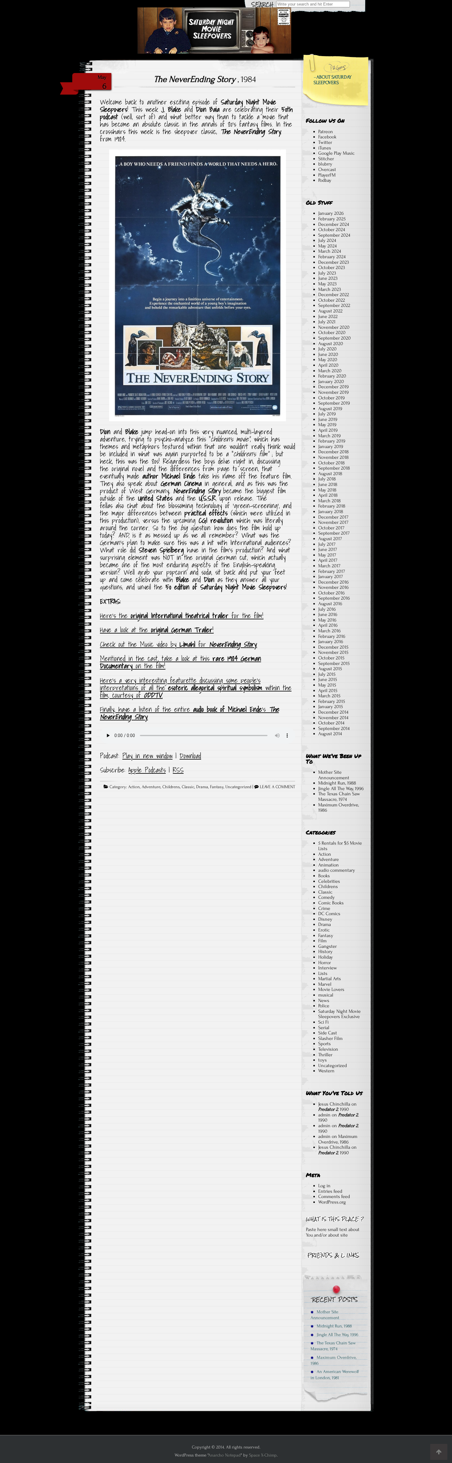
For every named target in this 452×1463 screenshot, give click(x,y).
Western (326, 1071)
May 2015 (327, 685)
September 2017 (334, 533)
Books (324, 875)
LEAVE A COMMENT (277, 786)
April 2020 (328, 365)
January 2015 (330, 706)
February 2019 (331, 441)
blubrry (325, 164)
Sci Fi (323, 1022)
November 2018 (333, 457)
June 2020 (328, 354)
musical (325, 995)
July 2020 (327, 349)
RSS (178, 770)
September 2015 (334, 663)
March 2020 (330, 370)
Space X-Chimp (263, 1455)
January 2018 (330, 511)
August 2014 (330, 733)
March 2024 (329, 251)
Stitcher (326, 158)
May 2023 (327, 284)
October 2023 (331, 267)
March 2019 (329, 435)
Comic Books (331, 903)
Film (322, 940)
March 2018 (329, 500)
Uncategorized (238, 786)
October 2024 (331, 229)
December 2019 (333, 386)
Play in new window (147, 755)
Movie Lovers (331, 989)
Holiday (325, 957)
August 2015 (330, 668)
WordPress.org (332, 1202)
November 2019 (333, 392)
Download (190, 755)
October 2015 (331, 658)
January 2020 (331, 381)
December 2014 (333, 712)
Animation (328, 865)
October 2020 (332, 332)
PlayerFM (326, 175)
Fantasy (217, 786)
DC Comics (329, 913)
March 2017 (329, 565)
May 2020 (327, 359)
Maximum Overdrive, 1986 (338, 807)
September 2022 (334, 305)
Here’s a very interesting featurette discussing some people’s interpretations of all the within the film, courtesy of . (195, 688)
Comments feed (334, 1196)
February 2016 (331, 636)
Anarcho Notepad (224, 1455)
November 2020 (334, 327)
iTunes (324, 148)
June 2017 (327, 549)
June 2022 (328, 316)
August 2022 (330, 311)
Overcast (327, 169)
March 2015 (329, 696)
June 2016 (327, 614)
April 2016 (328, 625)
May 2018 (327, 490)
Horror (324, 962)
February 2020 (332, 376)
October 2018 (331, 463)
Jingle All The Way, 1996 (341, 788)
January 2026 (331, 213)
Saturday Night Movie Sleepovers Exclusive (339, 1014)
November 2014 (333, 717)
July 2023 (327, 273)
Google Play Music (336, 153)
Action (134, 786)
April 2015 (327, 690)
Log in (324, 1185)
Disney (325, 919)
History (325, 951)
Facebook (327, 137)
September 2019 (334, 403)
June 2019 (327, 419)
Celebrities (329, 881)
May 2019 (327, 424)
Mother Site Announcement (333, 774)
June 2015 (327, 679)
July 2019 (327, 414)
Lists (322, 973)
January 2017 (330, 576)
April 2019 (328, 430)
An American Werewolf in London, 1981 (335, 1374)
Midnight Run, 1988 (337, 783)
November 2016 (333, 587)
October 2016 (331, 593)
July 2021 (326, 321)
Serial (323, 1027)
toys (322, 1060)
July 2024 (327, 240)
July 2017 (326, 544)
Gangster (327, 946)
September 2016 (334, 598)
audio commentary (336, 870)
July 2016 (327, 609)
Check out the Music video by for (178, 644)
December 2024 (333, 224)
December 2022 (333, 294)
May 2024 (327, 246)
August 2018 (330, 473)
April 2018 (328, 495)
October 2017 (331, 528)
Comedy (326, 897)
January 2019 (330, 446)
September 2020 (334, 338)
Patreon (325, 131)
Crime (324, 908)
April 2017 (327, 560)
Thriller (325, 1055)
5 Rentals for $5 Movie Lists (340, 845)
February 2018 (331, 506)
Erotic (324, 930)
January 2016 (330, 641)
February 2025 (332, 219)
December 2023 (333, 262)
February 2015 (331, 701)
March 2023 (329, 289)
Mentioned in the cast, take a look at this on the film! (180, 662)
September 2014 (334, 728)
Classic (188, 786)
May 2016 (327, 620)
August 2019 (330, 408)
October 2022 (331, 300)
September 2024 (334, 235)
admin (324, 1115)
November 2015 (333, 652)
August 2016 (330, 603)
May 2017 (327, 555)
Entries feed (330, 1191)
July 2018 (327, 479)
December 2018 (333, 451)
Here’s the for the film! (182, 615)
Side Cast (327, 1033)
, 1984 (205, 79)
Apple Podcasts (147, 770)
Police (323, 1006)
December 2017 (333, 517)
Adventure (151, 786)
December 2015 (333, 647)
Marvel (324, 984)
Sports (324, 1043)
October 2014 (331, 723)
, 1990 (333, 1109)
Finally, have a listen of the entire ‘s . (189, 713)
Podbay (324, 180)
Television (328, 1049)
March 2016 (329, 631)
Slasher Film (330, 1038)
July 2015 (326, 674)
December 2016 (333, 582)
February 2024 (332, 256)
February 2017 (331, 571)
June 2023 (328, 278)
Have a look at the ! (157, 629)
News (323, 1000)
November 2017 (333, 522)
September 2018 (334, 468)
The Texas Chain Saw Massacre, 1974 (339, 796)
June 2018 (327, 484)
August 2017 (330, 538)
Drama (202, 786)
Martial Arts (329, 978)
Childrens (171, 786)
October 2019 (331, 398)
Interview (327, 968)
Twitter (325, 142)
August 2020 (330, 343)
